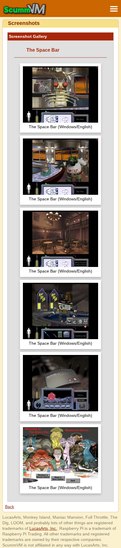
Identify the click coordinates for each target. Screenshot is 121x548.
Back (9, 506)
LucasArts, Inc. (43, 528)
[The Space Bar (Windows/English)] (60, 95)
